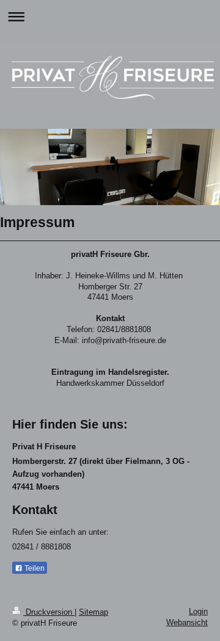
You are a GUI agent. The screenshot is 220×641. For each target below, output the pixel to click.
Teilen (34, 568)
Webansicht (187, 622)
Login (198, 611)
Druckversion (49, 612)
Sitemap (93, 612)
